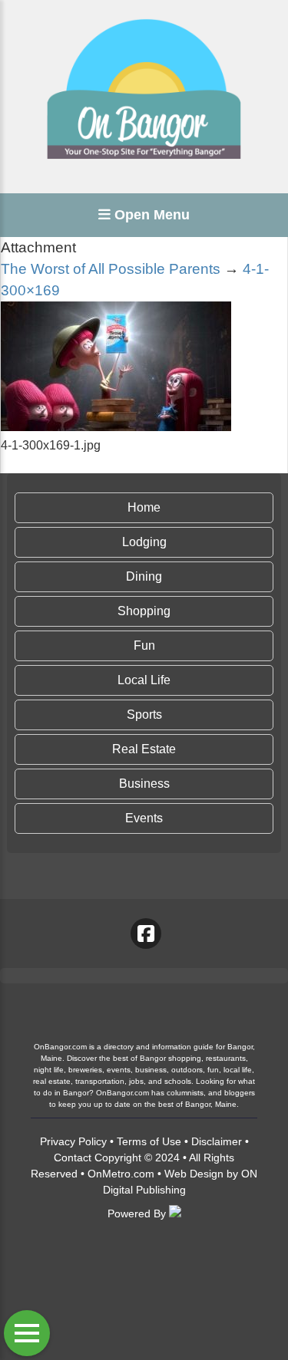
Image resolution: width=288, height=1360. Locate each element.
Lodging (144, 541)
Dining (144, 576)
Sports (144, 714)
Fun (144, 645)
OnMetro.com (121, 1173)
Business (144, 783)
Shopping (144, 610)
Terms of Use (149, 1141)
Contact (72, 1157)
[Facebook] (146, 933)
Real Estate (144, 749)
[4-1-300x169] (116, 426)
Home (144, 507)
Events (144, 818)
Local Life (144, 680)
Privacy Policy (73, 1141)
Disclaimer (216, 1141)
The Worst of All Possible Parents (110, 269)
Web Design (193, 1173)
